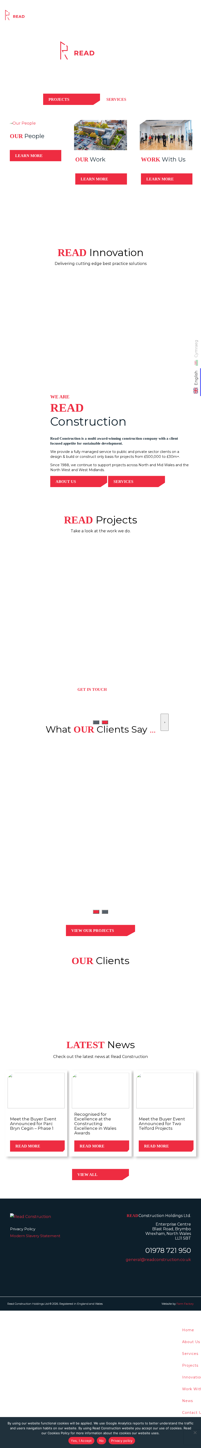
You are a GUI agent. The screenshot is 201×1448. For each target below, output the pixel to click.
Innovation (129, 16)
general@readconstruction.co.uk (158, 1259)
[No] (194, 1432)
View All (87, 1175)
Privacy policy (122, 1441)
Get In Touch (92, 689)
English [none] (196, 378)
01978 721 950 (168, 1250)
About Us (66, 481)
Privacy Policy (22, 1229)
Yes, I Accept (81, 1441)
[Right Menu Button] (198, 1314)
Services (81, 16)
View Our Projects (92, 930)
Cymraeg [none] (196, 349)
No (101, 1441)
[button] (96, 912)
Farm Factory (185, 1303)
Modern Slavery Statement (35, 1235)
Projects (104, 16)
